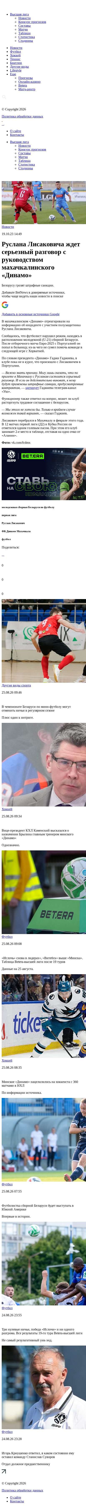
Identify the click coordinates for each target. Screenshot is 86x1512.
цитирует (32, 388)
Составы (24, 25)
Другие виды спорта (16, 685)
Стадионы (25, 40)
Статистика (26, 37)
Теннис (15, 59)
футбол (6, 539)
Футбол (15, 51)
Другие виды (19, 66)
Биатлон (16, 63)
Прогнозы (25, 78)
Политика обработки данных (22, 116)
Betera (22, 85)
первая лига (9, 515)
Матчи (23, 29)
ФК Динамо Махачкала (16, 531)
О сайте (15, 131)
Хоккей (15, 55)
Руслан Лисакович (13, 523)
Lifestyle (16, 70)
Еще (13, 74)
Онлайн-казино (29, 81)
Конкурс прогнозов (32, 22)
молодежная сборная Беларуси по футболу (28, 507)
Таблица (24, 33)
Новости (24, 18)
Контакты (17, 135)
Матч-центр (26, 89)
